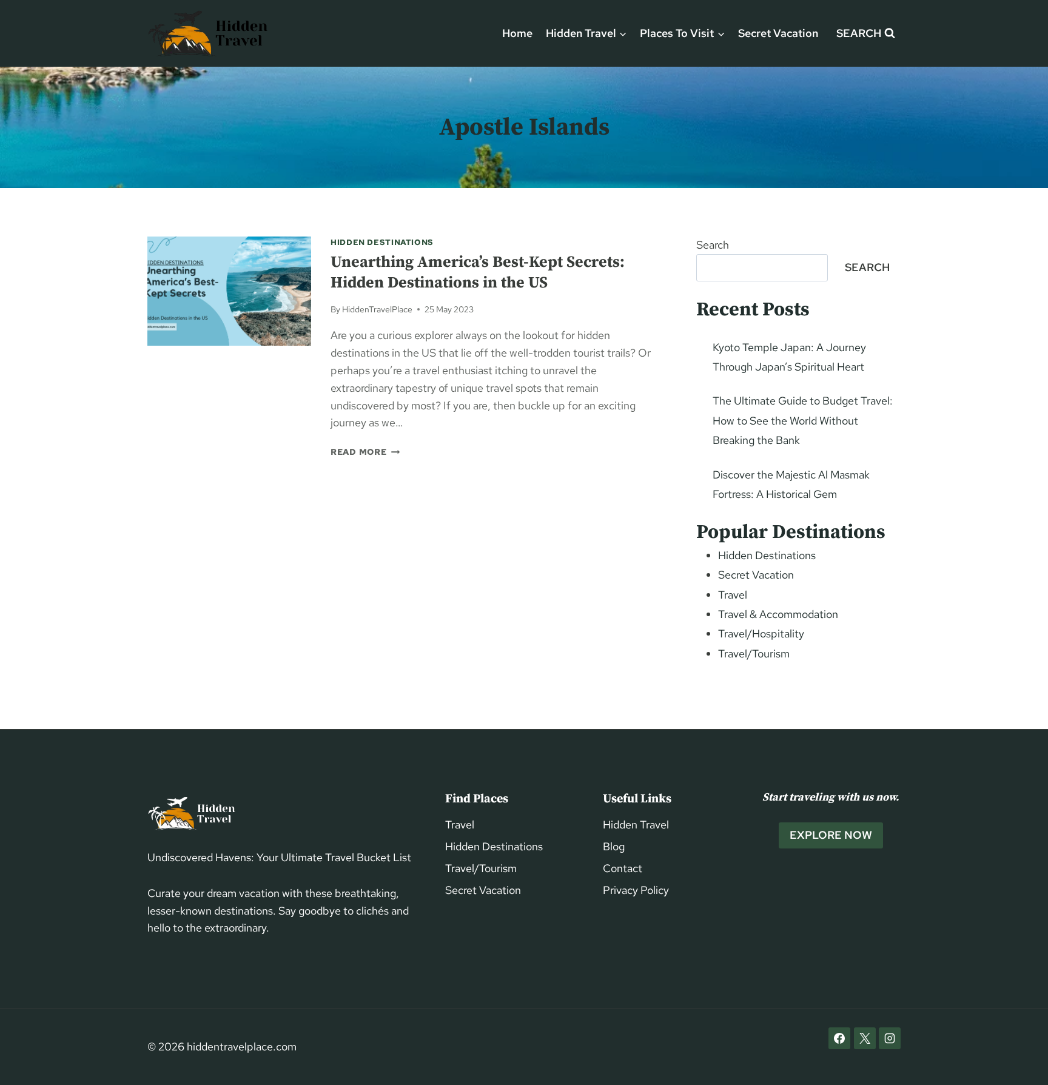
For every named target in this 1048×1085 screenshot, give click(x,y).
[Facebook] (839, 1038)
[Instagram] (890, 1038)
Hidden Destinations (382, 242)
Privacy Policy (636, 890)
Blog (614, 846)
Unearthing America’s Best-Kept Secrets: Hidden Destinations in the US (478, 272)
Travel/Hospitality (761, 633)
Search (712, 245)
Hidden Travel (636, 824)
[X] (865, 1038)
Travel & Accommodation (778, 614)
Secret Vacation (778, 33)
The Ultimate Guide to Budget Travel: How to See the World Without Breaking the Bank (803, 420)
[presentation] (229, 291)
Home (517, 33)
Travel (732, 595)
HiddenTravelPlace (377, 309)
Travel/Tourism (754, 653)
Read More (365, 451)
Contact (622, 868)
